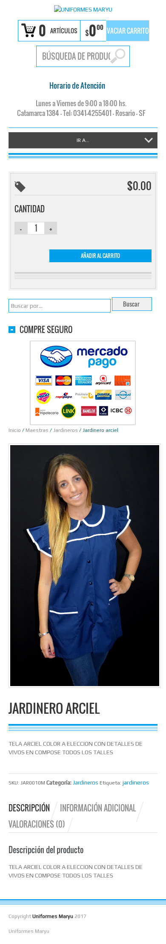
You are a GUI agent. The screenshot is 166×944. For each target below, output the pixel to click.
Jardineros (65, 430)
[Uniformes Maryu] (83, 9)
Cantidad (29, 209)
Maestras (37, 430)
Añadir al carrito (100, 255)
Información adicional (98, 808)
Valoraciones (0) (37, 824)
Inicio (15, 430)
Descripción (29, 808)
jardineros (136, 782)
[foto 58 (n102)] (85, 565)
